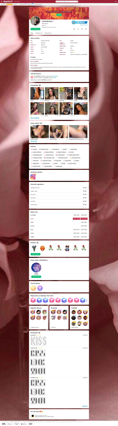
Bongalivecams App (38, 4)
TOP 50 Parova (54, 76)
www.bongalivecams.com (16, 421)
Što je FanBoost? (84, 24)
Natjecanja (29, 4)
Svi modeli (3, 4)
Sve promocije (22, 4)
